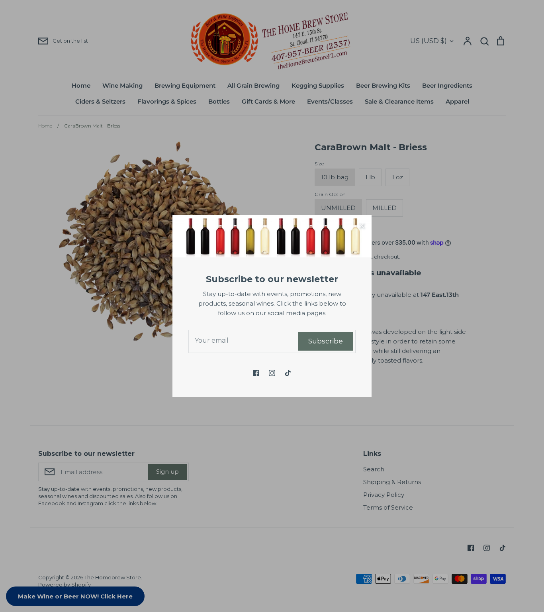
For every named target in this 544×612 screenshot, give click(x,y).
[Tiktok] (288, 373)
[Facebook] (256, 373)
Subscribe (325, 341)
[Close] (361, 225)
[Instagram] (272, 373)
